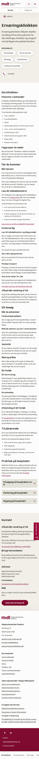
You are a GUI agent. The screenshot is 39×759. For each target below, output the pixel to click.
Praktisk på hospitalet (12, 66)
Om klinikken (9, 53)
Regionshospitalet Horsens (10, 688)
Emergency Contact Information (14, 712)
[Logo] (11, 4)
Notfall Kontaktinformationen (13, 708)
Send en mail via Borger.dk (12, 639)
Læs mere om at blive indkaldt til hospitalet (18, 224)
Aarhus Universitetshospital (11, 684)
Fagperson (28, 10)
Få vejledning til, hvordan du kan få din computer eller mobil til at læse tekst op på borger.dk (19, 720)
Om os (4, 664)
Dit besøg (7, 59)
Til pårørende (22, 59)
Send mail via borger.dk (15, 603)
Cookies (5, 738)
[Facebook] (5, 733)
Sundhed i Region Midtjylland (11, 698)
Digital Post (14, 197)
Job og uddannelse (8, 657)
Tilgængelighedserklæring (11, 742)
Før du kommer (25, 53)
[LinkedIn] (11, 733)
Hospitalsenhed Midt (8, 694)
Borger (10, 10)
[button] (29, 4)
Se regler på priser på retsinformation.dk (17, 286)
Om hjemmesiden (8, 746)
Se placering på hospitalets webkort (15, 584)
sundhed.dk (8, 418)
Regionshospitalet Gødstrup (11, 691)
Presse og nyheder (8, 660)
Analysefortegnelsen (8, 674)
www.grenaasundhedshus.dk (13, 646)
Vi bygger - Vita (6, 667)
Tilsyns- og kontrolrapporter (11, 670)
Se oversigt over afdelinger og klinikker (16, 546)
